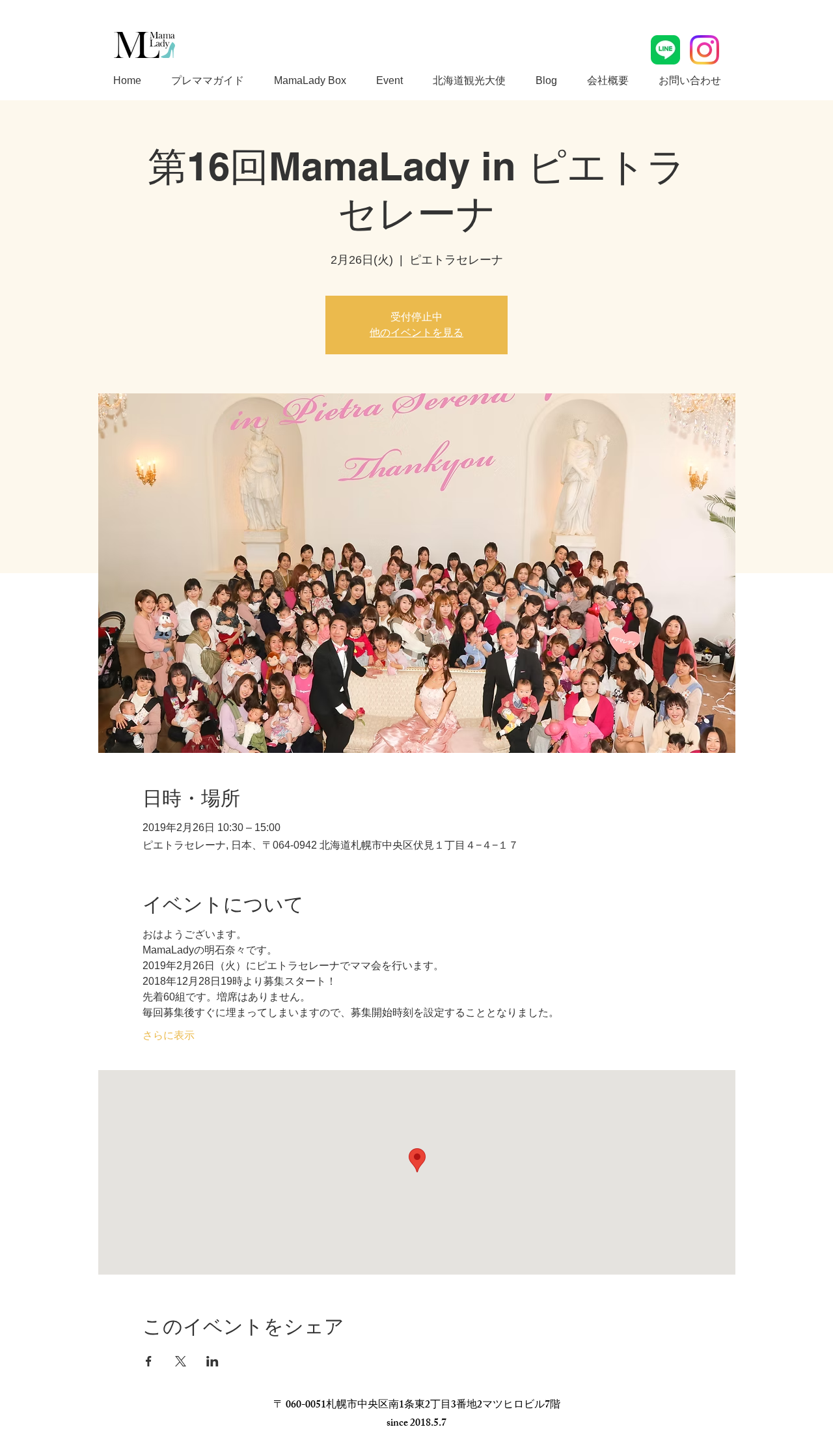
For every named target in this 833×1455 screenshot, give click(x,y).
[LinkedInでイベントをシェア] (212, 1361)
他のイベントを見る (416, 332)
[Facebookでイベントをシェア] (149, 1361)
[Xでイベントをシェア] (180, 1361)
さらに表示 (169, 1035)
